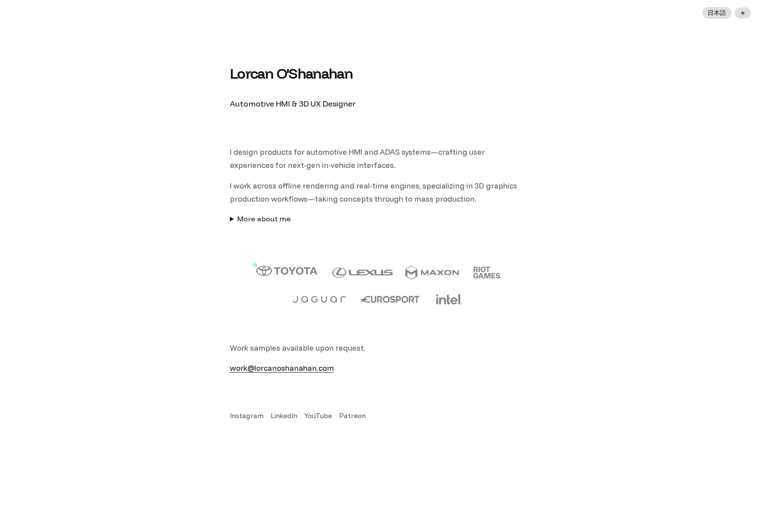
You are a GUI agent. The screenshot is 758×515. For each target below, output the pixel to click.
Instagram (247, 416)
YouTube (318, 416)
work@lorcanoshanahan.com (282, 368)
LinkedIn (284, 416)
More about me (264, 218)
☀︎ (743, 13)
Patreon (352, 416)
